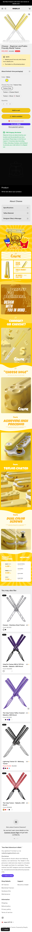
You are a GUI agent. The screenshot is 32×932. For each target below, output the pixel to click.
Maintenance (6, 894)
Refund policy (6, 906)
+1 (11, 719)
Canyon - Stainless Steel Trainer (14, 625)
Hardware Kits (6, 891)
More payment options (16, 127)
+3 (11, 809)
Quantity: (5, 100)
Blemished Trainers (8, 888)
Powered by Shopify (22, 927)
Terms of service (7, 912)
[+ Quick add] (28, 708)
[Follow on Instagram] (3, 918)
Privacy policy (6, 909)
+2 (11, 671)
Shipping (4, 903)
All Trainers (5, 885)
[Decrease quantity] (4, 104)
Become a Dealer (23, 885)
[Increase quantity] (10, 104)
